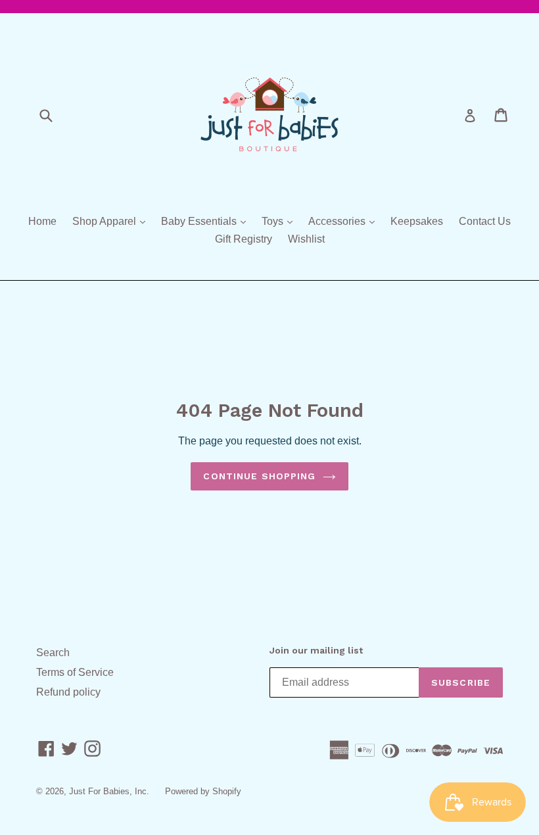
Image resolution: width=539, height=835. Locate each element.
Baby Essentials (206, 221)
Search (53, 652)
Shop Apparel (112, 221)
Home (42, 221)
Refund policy (68, 692)
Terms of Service (75, 672)
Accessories (344, 221)
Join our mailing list (316, 650)
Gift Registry (243, 239)
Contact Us (485, 221)
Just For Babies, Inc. (109, 791)
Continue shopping (259, 476)
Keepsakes (416, 221)
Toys (280, 221)
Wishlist (306, 239)
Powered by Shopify (203, 791)
